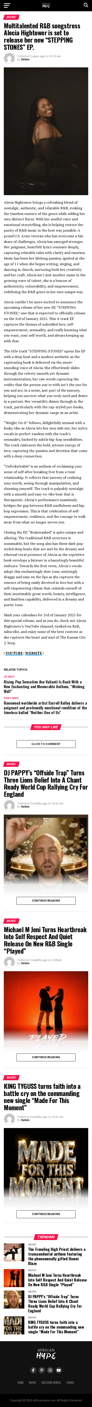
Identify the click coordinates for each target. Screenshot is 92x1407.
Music (32, 1382)
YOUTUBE (14, 653)
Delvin (25, 59)
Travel (70, 1382)
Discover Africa (51, 1382)
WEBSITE (33, 653)
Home (21, 1382)
